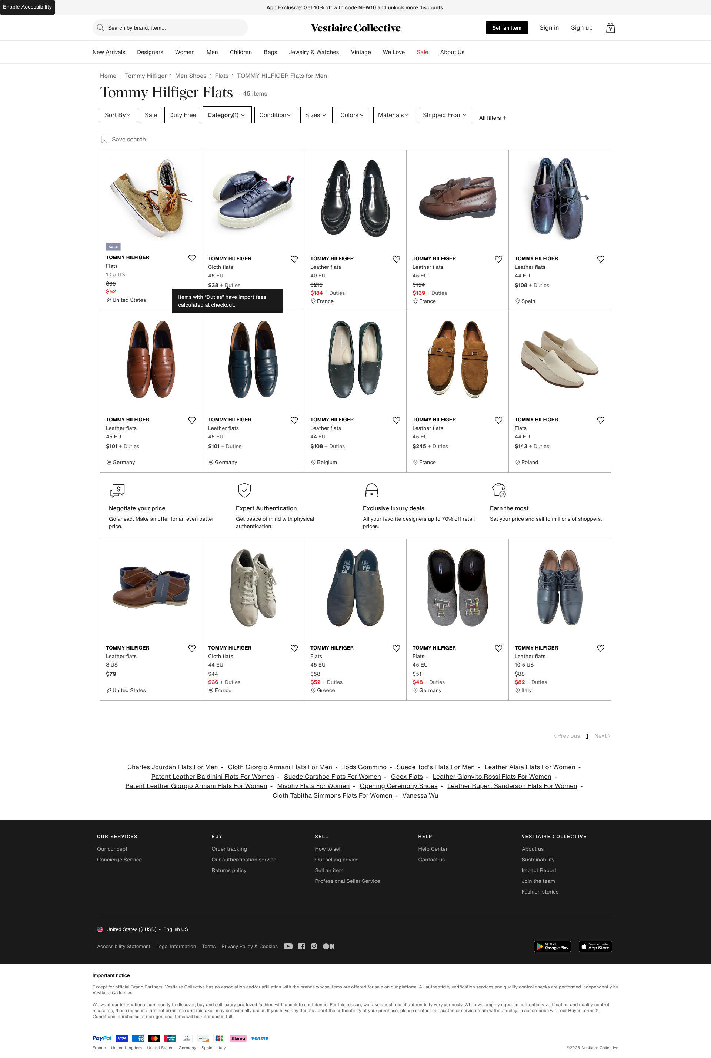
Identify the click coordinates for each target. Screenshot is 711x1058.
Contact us (431, 860)
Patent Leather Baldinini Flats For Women (212, 776)
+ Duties (230, 285)
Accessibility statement (123, 946)
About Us (452, 52)
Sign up (582, 27)
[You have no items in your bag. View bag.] (610, 28)
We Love (394, 52)
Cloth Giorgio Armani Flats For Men (280, 767)
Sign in (549, 27)
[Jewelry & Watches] (345, 52)
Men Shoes (190, 75)
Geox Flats (407, 776)
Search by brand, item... (137, 27)
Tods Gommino (364, 767)
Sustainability (538, 860)
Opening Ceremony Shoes (398, 786)
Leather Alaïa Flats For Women (530, 767)
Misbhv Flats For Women (313, 786)
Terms (209, 946)
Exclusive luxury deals (393, 508)
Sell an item (507, 27)
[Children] (258, 52)
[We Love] (411, 52)
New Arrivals (109, 52)
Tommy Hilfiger (146, 75)
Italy (222, 1048)
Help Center (433, 849)
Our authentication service (243, 860)
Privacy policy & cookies (249, 946)
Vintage (361, 52)
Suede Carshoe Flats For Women (332, 776)
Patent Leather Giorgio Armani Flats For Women (196, 786)
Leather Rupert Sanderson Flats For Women (512, 786)
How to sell (328, 849)
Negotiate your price (137, 508)
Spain (207, 1048)
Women (185, 52)
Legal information (176, 946)
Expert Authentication (266, 508)
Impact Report (539, 870)
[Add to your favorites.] (191, 258)
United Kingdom (126, 1048)
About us (533, 849)
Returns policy (228, 870)
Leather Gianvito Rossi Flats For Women (492, 776)
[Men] (224, 52)
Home (108, 75)
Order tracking (229, 849)
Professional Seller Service (347, 881)
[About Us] (470, 52)
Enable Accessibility (27, 7)
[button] (610, 28)
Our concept (112, 849)
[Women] (201, 52)
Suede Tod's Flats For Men (436, 767)
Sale (422, 52)
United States (160, 1048)
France (99, 1048)
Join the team (538, 881)
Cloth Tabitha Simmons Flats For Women (333, 795)
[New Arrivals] (131, 52)
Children (241, 52)
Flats (222, 75)
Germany (187, 1048)
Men (212, 52)
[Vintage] (377, 52)
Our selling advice (336, 860)
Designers (150, 52)
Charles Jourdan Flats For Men (172, 767)
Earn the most (509, 508)
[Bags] (283, 52)
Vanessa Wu (420, 795)
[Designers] (169, 52)
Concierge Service (119, 860)
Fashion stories (540, 892)
